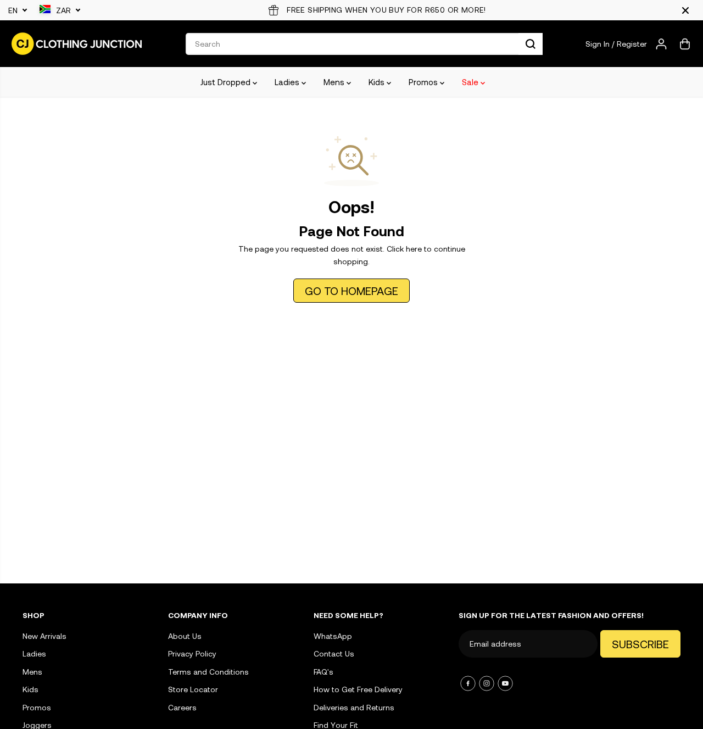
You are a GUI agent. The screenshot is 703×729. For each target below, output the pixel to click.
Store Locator (193, 689)
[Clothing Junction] (77, 44)
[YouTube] (505, 683)
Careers (182, 707)
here (414, 248)
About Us (185, 636)
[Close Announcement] (685, 10)
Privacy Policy (192, 653)
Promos (424, 82)
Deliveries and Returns (354, 707)
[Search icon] (530, 44)
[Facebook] (468, 683)
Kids (378, 82)
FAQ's (323, 671)
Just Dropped (226, 82)
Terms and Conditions (208, 671)
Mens (335, 82)
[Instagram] (486, 683)
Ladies (288, 82)
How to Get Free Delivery (358, 689)
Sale (471, 82)
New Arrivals (44, 636)
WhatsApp (333, 636)
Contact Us (334, 653)
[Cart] (685, 44)
